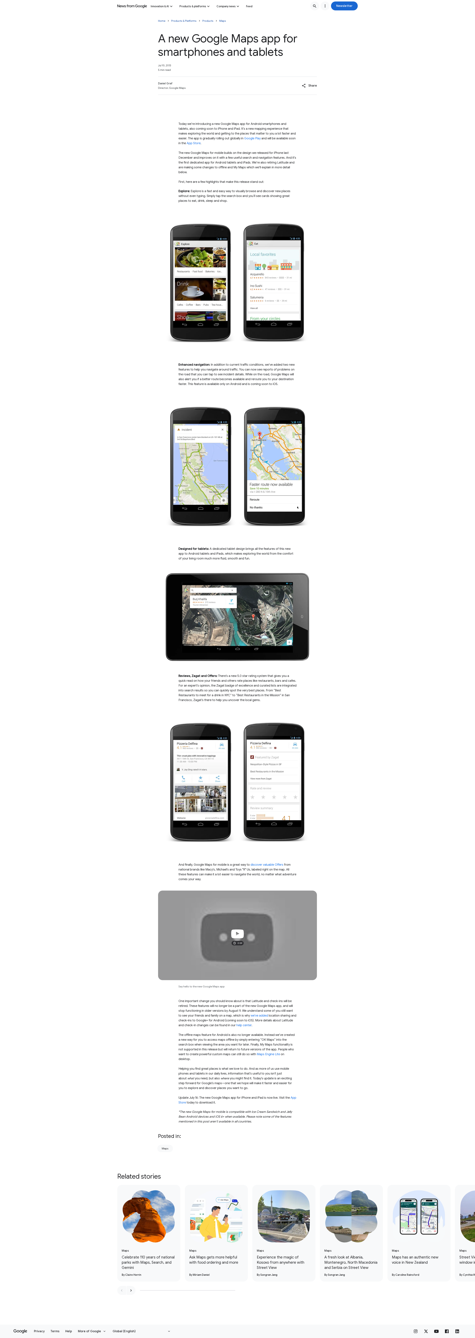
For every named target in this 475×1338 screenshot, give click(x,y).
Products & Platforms (183, 20)
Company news (226, 6)
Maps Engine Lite (268, 1054)
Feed (249, 6)
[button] (344, 5)
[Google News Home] (132, 5)
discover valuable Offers (266, 865)
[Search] (314, 5)
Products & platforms (192, 6)
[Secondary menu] (325, 5)
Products (207, 20)
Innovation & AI (160, 6)
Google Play (252, 138)
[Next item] (131, 1290)
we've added (259, 1015)
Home (161, 20)
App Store (194, 143)
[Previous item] (121, 1290)
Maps (222, 20)
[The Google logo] (20, 1331)
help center (244, 1025)
